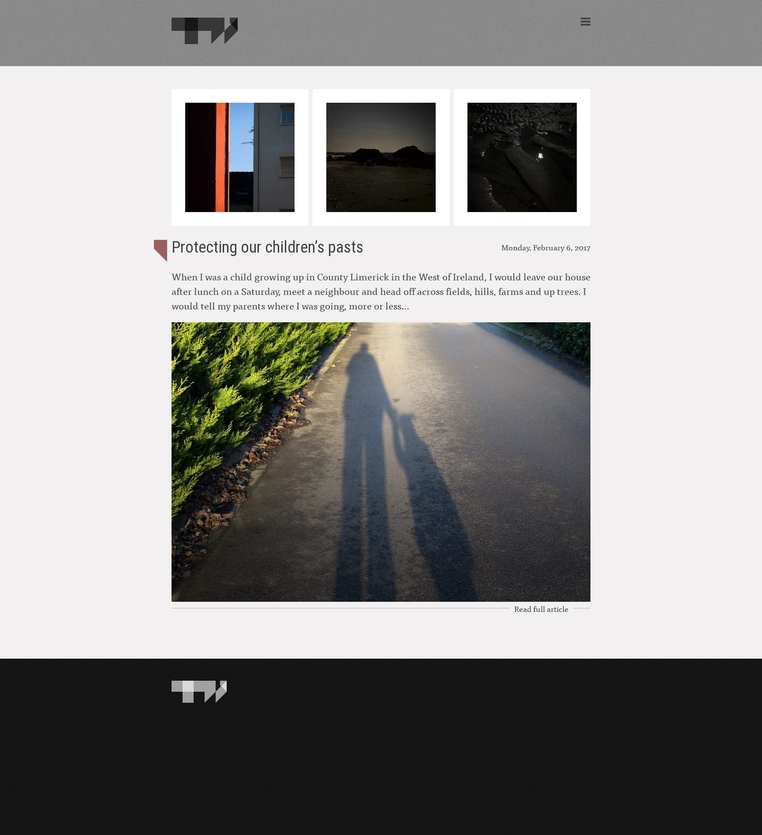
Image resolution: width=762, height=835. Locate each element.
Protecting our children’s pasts (267, 247)
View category (160, 251)
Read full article (541, 609)
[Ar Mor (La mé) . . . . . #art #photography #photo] (522, 157)
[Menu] (585, 22)
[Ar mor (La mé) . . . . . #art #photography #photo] (381, 157)
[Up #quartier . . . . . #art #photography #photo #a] (240, 157)
